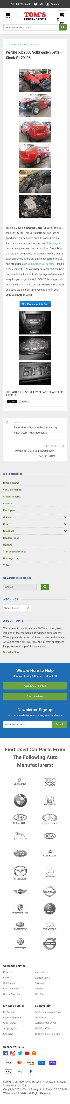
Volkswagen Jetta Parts (41, 263)
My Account (9, 1012)
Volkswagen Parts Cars (23, 44)
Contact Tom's (42, 978)
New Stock (8, 531)
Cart (59, 18)
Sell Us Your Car (11, 994)
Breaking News (11, 483)
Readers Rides (11, 538)
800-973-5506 (22, 4)
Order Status (9, 1023)
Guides (7, 517)
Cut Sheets (9, 983)
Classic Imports (11, 496)
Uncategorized (11, 558)
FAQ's (6, 977)
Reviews (7, 544)
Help (40, 4)
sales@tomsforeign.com (47, 1034)
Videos (7, 565)
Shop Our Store (11, 652)
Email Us (7, 972)
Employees (9, 510)
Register (16, 1017)
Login (6, 1017)
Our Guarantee (11, 988)
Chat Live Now (35, 696)
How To (7, 524)
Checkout (8, 1034)
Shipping (39, 983)
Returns (39, 988)
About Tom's (41, 972)
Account (55, 4)
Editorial (7, 503)
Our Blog (39, 994)
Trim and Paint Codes (14, 551)
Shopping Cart (10, 1028)
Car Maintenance (12, 489)
